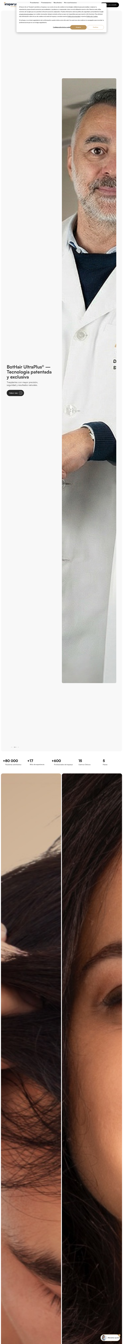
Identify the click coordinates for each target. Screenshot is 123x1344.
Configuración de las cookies (62, 27)
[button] (119, 1335)
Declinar (95, 27)
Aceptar (78, 27)
